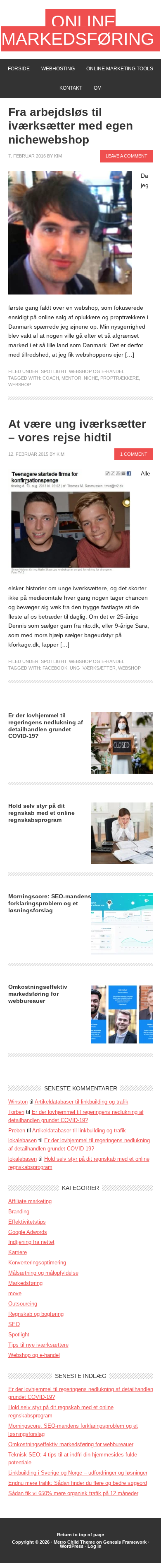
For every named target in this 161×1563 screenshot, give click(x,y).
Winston (18, 1102)
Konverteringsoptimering (37, 1262)
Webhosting (58, 69)
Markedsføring (25, 1283)
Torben (16, 1112)
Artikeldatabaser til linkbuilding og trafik (81, 1102)
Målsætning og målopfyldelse (43, 1273)
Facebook (55, 668)
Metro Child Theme (74, 1542)
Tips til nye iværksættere (38, 1345)
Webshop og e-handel (96, 371)
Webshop (19, 384)
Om (98, 88)
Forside (19, 69)
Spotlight (53, 371)
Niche (91, 378)
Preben (16, 1130)
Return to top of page (80, 1534)
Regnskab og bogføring (36, 1314)
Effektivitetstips (27, 1222)
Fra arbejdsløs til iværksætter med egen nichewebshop (70, 126)
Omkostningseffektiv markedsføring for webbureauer (37, 993)
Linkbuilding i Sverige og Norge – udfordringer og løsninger (77, 1473)
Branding (18, 1211)
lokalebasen (22, 1140)
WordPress (71, 1546)
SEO (14, 1324)
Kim (58, 155)
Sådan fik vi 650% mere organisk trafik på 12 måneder (73, 1493)
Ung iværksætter (93, 668)
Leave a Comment (126, 155)
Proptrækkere (119, 378)
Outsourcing (22, 1304)
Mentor (71, 378)
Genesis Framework (125, 1542)
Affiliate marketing (30, 1201)
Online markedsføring (77, 30)
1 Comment (133, 454)
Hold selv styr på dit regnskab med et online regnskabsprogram (41, 812)
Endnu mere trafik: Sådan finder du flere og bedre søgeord (77, 1483)
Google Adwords (27, 1232)
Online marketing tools (119, 69)
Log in (95, 1546)
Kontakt (70, 88)
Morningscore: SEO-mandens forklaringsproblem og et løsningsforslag (49, 903)
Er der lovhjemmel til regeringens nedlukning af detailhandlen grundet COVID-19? (45, 725)
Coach (51, 378)
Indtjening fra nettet (31, 1242)
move (14, 1293)
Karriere (17, 1252)
